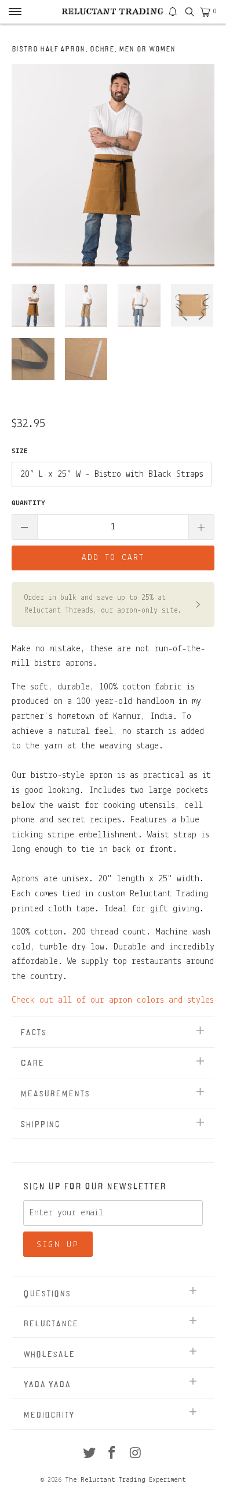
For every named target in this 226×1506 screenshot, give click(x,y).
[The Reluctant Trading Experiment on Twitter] (89, 1455)
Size (20, 451)
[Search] (189, 12)
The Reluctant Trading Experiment (125, 1480)
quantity (28, 503)
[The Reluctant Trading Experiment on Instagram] (135, 1455)
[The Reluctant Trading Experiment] (113, 11)
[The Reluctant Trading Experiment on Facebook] (112, 1455)
